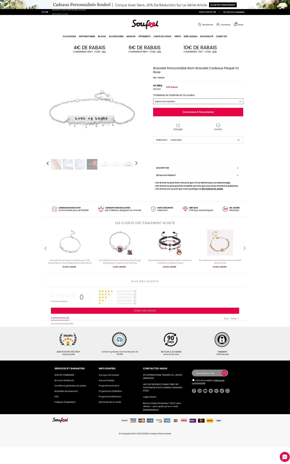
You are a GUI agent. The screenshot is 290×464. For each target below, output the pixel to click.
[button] (205, 24)
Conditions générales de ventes (70, 385)
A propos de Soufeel (109, 375)
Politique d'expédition (65, 402)
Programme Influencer (110, 396)
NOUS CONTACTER (207, 12)
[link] (69, 36)
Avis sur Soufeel (106, 380)
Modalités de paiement (66, 391)
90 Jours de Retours (64, 380)
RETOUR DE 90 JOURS (212, 189)
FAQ (56, 396)
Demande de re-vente (110, 402)
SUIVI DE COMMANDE (235, 12)
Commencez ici (151, 409)
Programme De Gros (109, 385)
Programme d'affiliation (110, 391)
